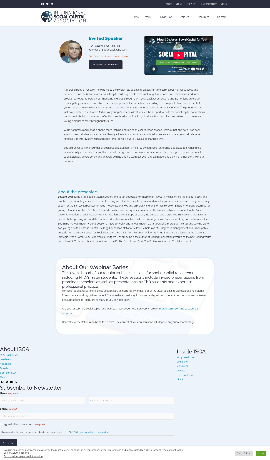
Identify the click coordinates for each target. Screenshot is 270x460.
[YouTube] (11, 382)
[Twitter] (47, 4)
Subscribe (8, 443)
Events (148, 16)
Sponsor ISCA (8, 372)
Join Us (184, 16)
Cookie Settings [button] (244, 453)
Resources (203, 16)
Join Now (191, 4)
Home (135, 16)
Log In (224, 4)
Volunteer (5, 363)
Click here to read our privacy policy (91, 432)
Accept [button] (261, 453)
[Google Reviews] (16, 382)
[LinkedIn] (52, 4)
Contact (221, 16)
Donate (179, 4)
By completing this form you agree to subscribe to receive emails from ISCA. (54, 432)
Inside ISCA (166, 16)
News (169, 4)
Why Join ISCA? (9, 354)
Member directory (208, 4)
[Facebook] (42, 4)
